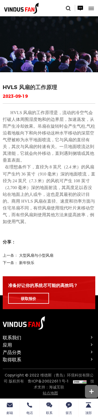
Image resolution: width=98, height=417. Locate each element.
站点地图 (50, 393)
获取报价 (28, 298)
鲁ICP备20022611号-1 (48, 381)
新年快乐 (26, 262)
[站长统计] (80, 381)
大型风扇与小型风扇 (36, 255)
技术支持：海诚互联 (64, 384)
